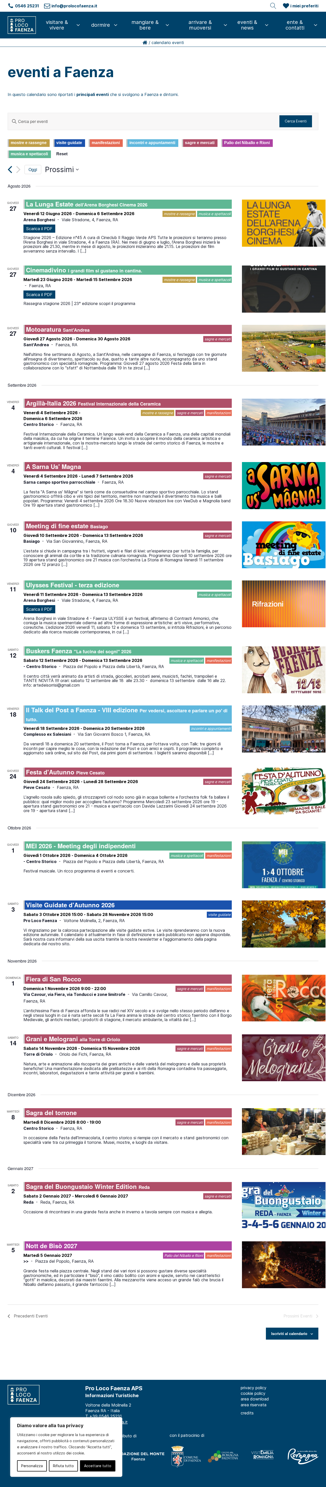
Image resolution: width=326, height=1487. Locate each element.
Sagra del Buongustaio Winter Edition (88, 1186)
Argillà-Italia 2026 (93, 403)
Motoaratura (58, 329)
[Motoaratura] (283, 348)
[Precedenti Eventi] (10, 169)
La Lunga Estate (86, 204)
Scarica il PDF (39, 228)
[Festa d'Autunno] (283, 791)
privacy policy (253, 1387)
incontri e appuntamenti (152, 143)
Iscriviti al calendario (289, 1333)
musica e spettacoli (29, 154)
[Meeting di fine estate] (283, 544)
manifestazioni (106, 143)
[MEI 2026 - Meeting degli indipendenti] (283, 864)
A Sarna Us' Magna (53, 466)
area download (255, 1398)
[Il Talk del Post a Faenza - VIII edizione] (283, 728)
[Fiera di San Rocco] (283, 998)
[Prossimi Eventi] (18, 169)
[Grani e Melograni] (283, 1057)
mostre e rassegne (29, 143)
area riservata (253, 1404)
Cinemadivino (84, 270)
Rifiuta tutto (63, 1466)
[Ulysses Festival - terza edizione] (283, 603)
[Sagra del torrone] (283, 1131)
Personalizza (32, 1466)
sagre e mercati (199, 143)
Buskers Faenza (78, 650)
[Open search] (273, 6)
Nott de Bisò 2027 (51, 1245)
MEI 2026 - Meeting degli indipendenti (81, 845)
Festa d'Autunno (65, 772)
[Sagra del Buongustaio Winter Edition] (283, 1205)
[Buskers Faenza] (283, 669)
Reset (61, 154)
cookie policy (253, 1393)
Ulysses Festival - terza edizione (72, 584)
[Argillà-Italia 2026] (283, 422)
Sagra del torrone (51, 1112)
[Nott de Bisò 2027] (283, 1264)
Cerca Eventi (296, 121)
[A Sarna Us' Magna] (283, 485)
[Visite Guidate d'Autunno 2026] (283, 923)
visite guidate (69, 143)
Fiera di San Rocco (53, 979)
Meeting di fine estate (67, 525)
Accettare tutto (97, 1466)
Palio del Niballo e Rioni (247, 143)
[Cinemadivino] (283, 289)
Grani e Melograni (73, 1038)
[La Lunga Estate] (283, 223)
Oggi (33, 169)
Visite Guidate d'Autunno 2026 (70, 904)
